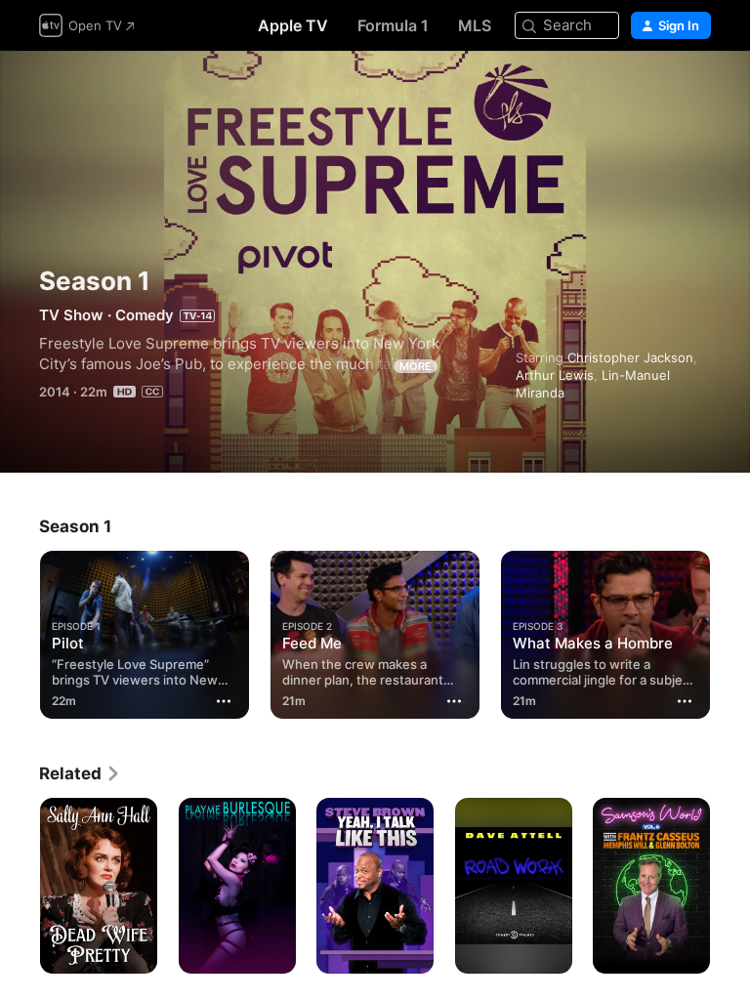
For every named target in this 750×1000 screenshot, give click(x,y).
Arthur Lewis (555, 375)
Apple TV (293, 25)
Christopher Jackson (630, 357)
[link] (80, 773)
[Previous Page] (19, 631)
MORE (415, 366)
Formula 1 (393, 25)
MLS (474, 25)
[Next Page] (730, 631)
